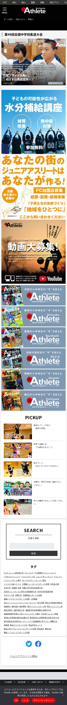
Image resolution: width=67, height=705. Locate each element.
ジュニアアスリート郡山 (23, 656)
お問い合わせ (37, 682)
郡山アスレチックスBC (19, 625)
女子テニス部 (9, 595)
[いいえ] (63, 695)
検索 (33, 553)
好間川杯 (18, 595)
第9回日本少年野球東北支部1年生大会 (44, 617)
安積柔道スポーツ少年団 (32, 595)
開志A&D (48, 629)
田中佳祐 (15, 606)
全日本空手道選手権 (45, 591)
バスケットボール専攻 (12, 580)
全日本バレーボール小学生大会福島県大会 (20, 591)
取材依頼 (21, 682)
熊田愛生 (7, 606)
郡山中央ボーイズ (35, 625)
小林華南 (34, 599)
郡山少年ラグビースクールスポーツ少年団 (20, 629)
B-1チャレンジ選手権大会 (14, 573)
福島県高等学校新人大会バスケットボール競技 (22, 614)
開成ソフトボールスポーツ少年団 (17, 632)
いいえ (25, 700)
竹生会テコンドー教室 (49, 614)
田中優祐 (22, 606)
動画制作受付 (54, 682)
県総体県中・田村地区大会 (14, 610)
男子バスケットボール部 (36, 606)
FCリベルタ (29, 573)
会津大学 (7, 588)
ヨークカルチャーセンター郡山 (34, 580)
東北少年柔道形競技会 (53, 602)
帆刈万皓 (40, 602)
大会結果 (8, 682)
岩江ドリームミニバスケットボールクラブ (20, 602)
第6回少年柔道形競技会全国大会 (16, 617)
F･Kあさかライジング (12, 576)
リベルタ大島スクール (12, 584)
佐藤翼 (14, 588)
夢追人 (31, 19)
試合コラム (20, 19)
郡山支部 (40, 629)
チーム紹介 (8, 19)
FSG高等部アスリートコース (45, 573)
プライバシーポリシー (43, 700)
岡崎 (42, 2)
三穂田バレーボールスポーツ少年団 (35, 584)
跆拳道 (6, 625)
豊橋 (33, 2)
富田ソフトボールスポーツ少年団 (17, 599)
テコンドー (58, 576)
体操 (19, 588)
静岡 (5, 2)
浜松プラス (54, 2)
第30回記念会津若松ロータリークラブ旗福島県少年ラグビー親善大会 (30, 621)
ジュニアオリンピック (44, 576)
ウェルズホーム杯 (28, 576)
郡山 (23, 2)
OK (16, 700)
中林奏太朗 (54, 584)
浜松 (14, 2)
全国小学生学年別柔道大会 (32, 588)
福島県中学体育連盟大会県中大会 (38, 610)
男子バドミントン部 (54, 606)
